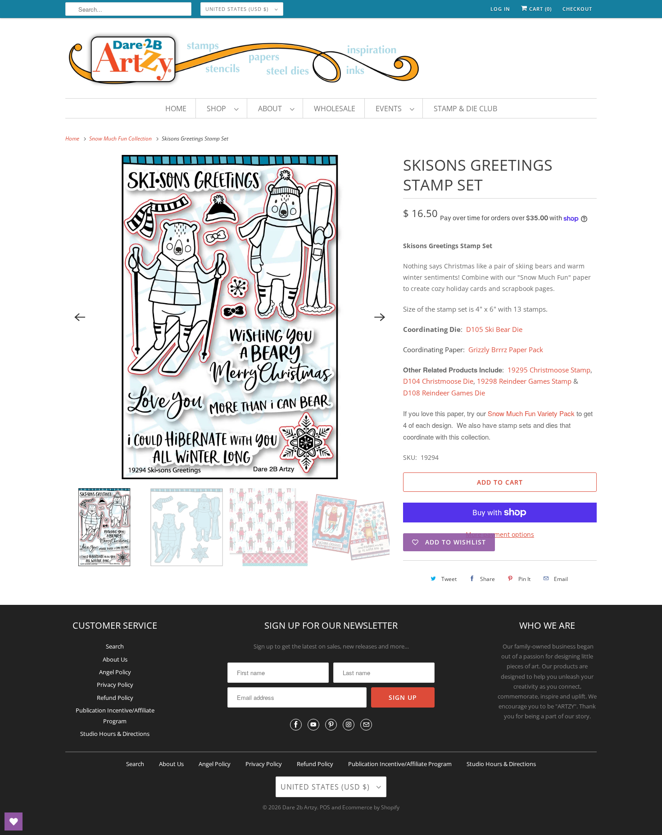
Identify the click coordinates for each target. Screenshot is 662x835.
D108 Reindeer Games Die (444, 392)
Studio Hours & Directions (115, 734)
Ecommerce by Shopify (370, 807)
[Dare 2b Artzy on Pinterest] (331, 725)
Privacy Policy (115, 685)
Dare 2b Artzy (299, 807)
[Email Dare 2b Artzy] (366, 725)
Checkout (577, 8)
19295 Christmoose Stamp (549, 369)
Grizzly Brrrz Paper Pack (505, 349)
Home (175, 108)
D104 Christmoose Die (438, 381)
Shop (218, 108)
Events (390, 108)
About (272, 108)
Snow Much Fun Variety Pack (532, 413)
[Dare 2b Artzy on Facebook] (296, 725)
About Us (115, 659)
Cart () (539, 8)
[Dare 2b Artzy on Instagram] (348, 725)
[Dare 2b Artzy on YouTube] (313, 725)
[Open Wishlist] (14, 821)
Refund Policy (115, 698)
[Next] (380, 317)
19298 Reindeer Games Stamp (525, 381)
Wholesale (334, 108)
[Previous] (80, 317)
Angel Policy (115, 672)
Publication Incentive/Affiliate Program (400, 764)
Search (115, 646)
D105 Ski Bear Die (494, 329)
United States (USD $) (237, 8)
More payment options (500, 534)
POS (325, 807)
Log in (500, 8)
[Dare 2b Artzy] (331, 60)
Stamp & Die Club (465, 108)
